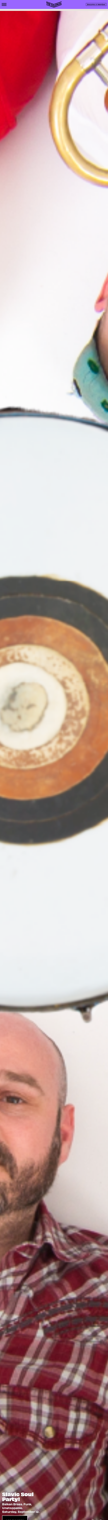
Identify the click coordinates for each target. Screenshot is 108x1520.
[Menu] (4, 5)
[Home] (54, 4)
